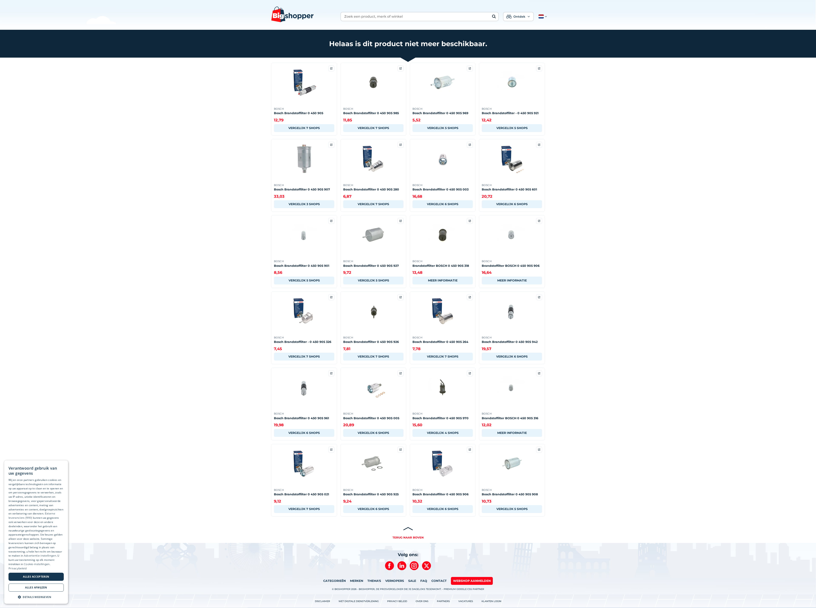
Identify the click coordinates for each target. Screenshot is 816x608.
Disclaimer (322, 601)
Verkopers (394, 581)
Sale (412, 581)
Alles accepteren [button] (36, 576)
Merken (356, 581)
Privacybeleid (17, 568)
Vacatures (465, 601)
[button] (541, 16)
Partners (443, 601)
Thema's (374, 581)
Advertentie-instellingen (40, 555)
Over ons (422, 601)
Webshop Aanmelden (472, 581)
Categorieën (334, 581)
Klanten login (491, 601)
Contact (439, 581)
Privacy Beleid (397, 601)
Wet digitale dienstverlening (359, 601)
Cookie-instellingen (37, 564)
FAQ (423, 581)
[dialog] (36, 532)
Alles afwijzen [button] (36, 587)
